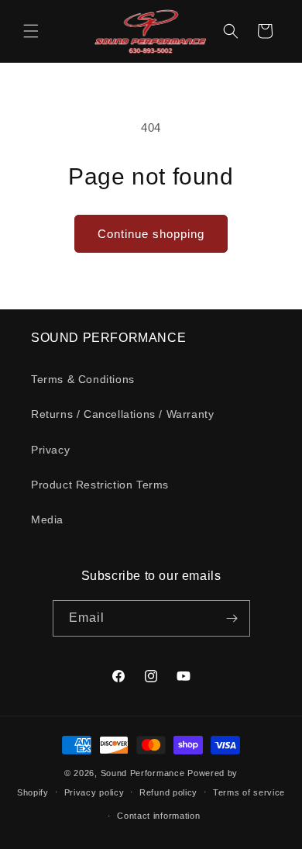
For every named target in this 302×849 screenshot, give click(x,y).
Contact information (158, 815)
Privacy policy (94, 792)
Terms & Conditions (83, 379)
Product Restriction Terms (100, 484)
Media (47, 519)
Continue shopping (151, 233)
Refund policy (168, 792)
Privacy (50, 449)
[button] (31, 31)
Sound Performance (143, 773)
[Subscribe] (232, 618)
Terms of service (249, 792)
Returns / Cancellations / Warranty (122, 414)
